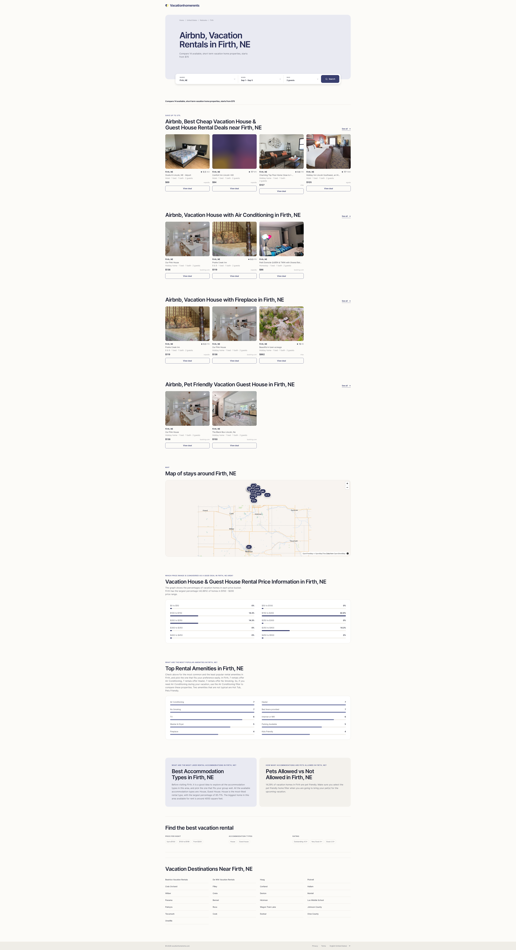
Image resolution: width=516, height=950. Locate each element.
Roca (215, 907)
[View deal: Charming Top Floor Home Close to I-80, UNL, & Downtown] (281, 151)
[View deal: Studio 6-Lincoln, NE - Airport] (187, 151)
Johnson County (314, 907)
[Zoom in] (347, 483)
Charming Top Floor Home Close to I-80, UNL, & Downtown (285, 175)
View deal (187, 188)
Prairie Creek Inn (219, 262)
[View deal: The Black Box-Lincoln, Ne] (234, 408)
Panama (168, 900)
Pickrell (310, 879)
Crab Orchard (171, 886)
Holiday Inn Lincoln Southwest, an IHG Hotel (325, 175)
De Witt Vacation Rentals (224, 879)
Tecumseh (169, 914)
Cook (215, 914)
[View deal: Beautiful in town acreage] (281, 323)
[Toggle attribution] (347, 553)
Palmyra (168, 907)
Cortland (264, 886)
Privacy (315, 946)
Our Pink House (172, 262)
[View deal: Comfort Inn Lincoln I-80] (234, 151)
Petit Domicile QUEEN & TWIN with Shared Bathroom (282, 262)
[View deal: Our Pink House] (187, 239)
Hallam (310, 886)
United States (192, 20)
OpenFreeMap (308, 553)
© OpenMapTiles (320, 553)
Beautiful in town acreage (270, 347)
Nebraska (203, 20)
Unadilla (168, 921)
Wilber (168, 893)
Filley (215, 886)
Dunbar (263, 914)
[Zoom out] (347, 487)
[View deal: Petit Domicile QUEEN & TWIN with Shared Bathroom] (281, 239)
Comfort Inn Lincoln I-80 (223, 175)
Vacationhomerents (184, 5)
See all (346, 129)
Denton (263, 893)
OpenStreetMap (339, 553)
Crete (215, 893)
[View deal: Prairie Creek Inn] (234, 239)
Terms (323, 946)
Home (181, 20)
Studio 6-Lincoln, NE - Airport (178, 175)
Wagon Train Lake (268, 907)
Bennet (216, 900)
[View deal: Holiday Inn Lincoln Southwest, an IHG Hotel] (328, 151)
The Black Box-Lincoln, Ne (224, 432)
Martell (310, 893)
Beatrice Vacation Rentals (176, 879)
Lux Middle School (315, 900)
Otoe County (313, 914)
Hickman (264, 900)
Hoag (262, 879)
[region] (258, 518)
